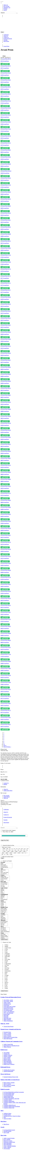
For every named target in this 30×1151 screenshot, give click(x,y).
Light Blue (7, 955)
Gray (6, 985)
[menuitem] (16, 5)
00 (7, 848)
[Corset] (5, 880)
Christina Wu (6, 1053)
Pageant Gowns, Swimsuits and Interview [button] (11, 1029)
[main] (15, 397)
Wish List (5, 5)
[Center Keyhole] (5, 879)
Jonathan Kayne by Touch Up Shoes (11, 1116)
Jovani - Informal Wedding (9, 1146)
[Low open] (4, 886)
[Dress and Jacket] (4, 872)
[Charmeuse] (3, 902)
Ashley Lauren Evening (8, 1138)
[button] (6, 34)
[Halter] (4, 916)
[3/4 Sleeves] (5, 929)
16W (8, 851)
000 (4, 848)
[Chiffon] (3, 903)
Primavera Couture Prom (9, 1142)
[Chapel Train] (4, 911)
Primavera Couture (7, 1140)
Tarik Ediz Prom (7, 1018)
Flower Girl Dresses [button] (5, 1074)
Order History (6, 796)
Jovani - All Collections (8, 1011)
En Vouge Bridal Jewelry (9, 1130)
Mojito (6, 946)
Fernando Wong (7, 1032)
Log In (5, 10)
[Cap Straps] (4, 934)
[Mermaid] (4, 924)
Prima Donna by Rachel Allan (10, 1037)
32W (15, 853)
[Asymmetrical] (4, 909)
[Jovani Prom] (6, 59)
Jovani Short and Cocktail (9, 1006)
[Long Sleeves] (5, 930)
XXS (19, 853)
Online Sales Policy (8, 790)
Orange (6, 975)
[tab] (15, 997)
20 (9, 850)
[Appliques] (4, 895)
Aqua (6, 952)
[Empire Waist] (4, 922)
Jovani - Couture (7, 1033)
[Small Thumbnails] (1, 54)
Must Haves (6, 1124)
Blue (6, 958)
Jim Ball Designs (7, 1131)
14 (27, 848)
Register (5, 8)
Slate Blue (7, 956)
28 (21, 850)
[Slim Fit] (4, 925)
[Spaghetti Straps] (4, 936)
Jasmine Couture (7, 1056)
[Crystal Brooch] (4, 899)
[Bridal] (6, 863)
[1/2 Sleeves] (5, 928)
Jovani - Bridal (6, 1057)
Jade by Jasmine (7, 1083)
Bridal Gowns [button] (4, 1049)
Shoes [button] (2, 1110)
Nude (6, 979)
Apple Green (8, 947)
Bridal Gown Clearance (8, 1064)
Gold (6, 981)
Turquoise (7, 953)
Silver (6, 986)
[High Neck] (4, 917)
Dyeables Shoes (7, 1114)
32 (27, 850)
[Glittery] (2, 889)
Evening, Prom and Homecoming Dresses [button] (11, 997)
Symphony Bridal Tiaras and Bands (11, 1106)
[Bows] (4, 898)
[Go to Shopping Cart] (1, 1)
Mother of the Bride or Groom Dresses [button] (10, 1079)
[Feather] (3, 904)
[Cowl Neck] (4, 915)
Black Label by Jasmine (8, 1082)
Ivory (6, 978)
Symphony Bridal (7, 1100)
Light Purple (8, 963)
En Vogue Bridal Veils (8, 1094)
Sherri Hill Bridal (7, 1061)
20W (16, 851)
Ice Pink (7, 965)
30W (11, 853)
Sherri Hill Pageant (7, 1038)
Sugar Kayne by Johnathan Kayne (11, 1045)
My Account (6, 6)
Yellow (6, 945)
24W (24, 851)
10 (4, 744)
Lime (6, 950)
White (6, 988)
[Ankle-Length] (4, 908)
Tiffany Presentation (8, 1020)
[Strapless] (4, 938)
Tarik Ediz (5, 1016)
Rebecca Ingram (7, 1060)
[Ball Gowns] (4, 870)
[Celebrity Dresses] (5, 877)
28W (7, 853)
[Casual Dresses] (6, 866)
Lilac (6, 962)
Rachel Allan (6, 1014)
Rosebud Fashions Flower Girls (10, 1076)
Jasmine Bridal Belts (8, 1096)
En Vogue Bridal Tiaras (8, 1093)
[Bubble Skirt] (5, 876)
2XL (11, 854)
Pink (6, 966)
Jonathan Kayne (7, 1003)
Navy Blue (7, 959)
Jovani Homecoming (8, 1007)
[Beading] (4, 897)
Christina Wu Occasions (9, 1070)
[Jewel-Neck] (4, 918)
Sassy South (6, 1132)
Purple (6, 960)
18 (6, 850)
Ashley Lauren (6, 1002)
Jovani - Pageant (7, 1036)
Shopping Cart (6, 7)
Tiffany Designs (7, 1019)
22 (12, 850)
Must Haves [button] (3, 1121)
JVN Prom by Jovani (8, 1009)
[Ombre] (2, 893)
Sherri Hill (5, 1015)
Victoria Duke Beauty (8, 1026)
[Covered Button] (4, 883)
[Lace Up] (4, 885)
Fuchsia (7, 969)
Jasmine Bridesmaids (8, 1071)
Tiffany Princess (7, 1047)
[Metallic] (2, 890)
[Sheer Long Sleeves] (5, 931)
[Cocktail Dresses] (6, 867)
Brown (6, 982)
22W (20, 851)
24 (15, 850)
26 (18, 850)
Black (6, 984)
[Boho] (4, 871)
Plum (6, 972)
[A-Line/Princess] (4, 921)
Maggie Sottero (7, 1059)
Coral (6, 976)
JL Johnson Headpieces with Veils (11, 1098)
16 (3, 850)
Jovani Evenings (7, 1034)
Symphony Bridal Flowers (9, 1105)
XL (7, 854)
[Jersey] (3, 905)
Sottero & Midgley (7, 1063)
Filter (4, 56)
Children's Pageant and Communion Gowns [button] (11, 1041)
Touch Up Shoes (7, 1118)
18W (12, 851)
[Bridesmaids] (6, 864)
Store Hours (6, 822)
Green (6, 949)
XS (22, 853)
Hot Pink (7, 968)
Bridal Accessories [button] (5, 1089)
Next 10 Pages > (7, 746)
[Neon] (2, 891)
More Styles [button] (3, 1135)
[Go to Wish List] (2, 1)
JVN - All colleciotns (8, 1013)
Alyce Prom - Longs (8, 1000)
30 (24, 850)
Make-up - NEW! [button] (5, 1023)
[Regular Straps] (4, 935)
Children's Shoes (7, 1113)
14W (4, 851)
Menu (2, 32)
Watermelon (8, 971)
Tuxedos (5, 819)
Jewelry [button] (2, 1127)
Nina (4, 1117)
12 (24, 848)
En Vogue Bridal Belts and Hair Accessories (13, 1092)
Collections (6, 809)
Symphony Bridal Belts (8, 1101)
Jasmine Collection (7, 1055)
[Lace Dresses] (4, 873)
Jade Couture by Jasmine (9, 1085)
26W (3, 853)
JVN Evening (6, 1148)
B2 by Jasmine (6, 1139)
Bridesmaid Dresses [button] (5, 1067)
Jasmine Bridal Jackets (8, 1097)
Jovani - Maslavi (7, 1147)
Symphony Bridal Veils (8, 1107)
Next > (5, 745)
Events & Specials (7, 817)
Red (6, 973)
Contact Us (6, 783)
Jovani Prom (6, 46)
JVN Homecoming (7, 1010)
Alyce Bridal (6, 1052)
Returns (5, 784)
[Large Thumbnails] (2, 54)
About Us (5, 789)
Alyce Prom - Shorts (8, 1001)
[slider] (26, 836)
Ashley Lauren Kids (8, 1044)
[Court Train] (4, 912)
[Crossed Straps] (4, 884)
